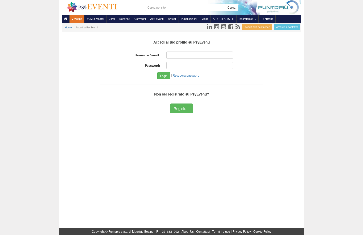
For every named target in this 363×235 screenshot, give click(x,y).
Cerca (231, 7)
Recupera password (186, 75)
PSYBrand (267, 19)
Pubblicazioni (189, 19)
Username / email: (147, 55)
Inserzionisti (246, 19)
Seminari (124, 19)
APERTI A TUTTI (223, 19)
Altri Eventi (157, 19)
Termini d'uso (221, 231)
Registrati (181, 108)
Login (163, 76)
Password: (152, 65)
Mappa (77, 19)
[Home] (65, 19)
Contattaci (203, 231)
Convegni (140, 19)
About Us (188, 231)
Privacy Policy (242, 231)
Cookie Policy (262, 231)
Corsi (112, 19)
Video (204, 19)
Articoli (172, 19)
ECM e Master (95, 19)
